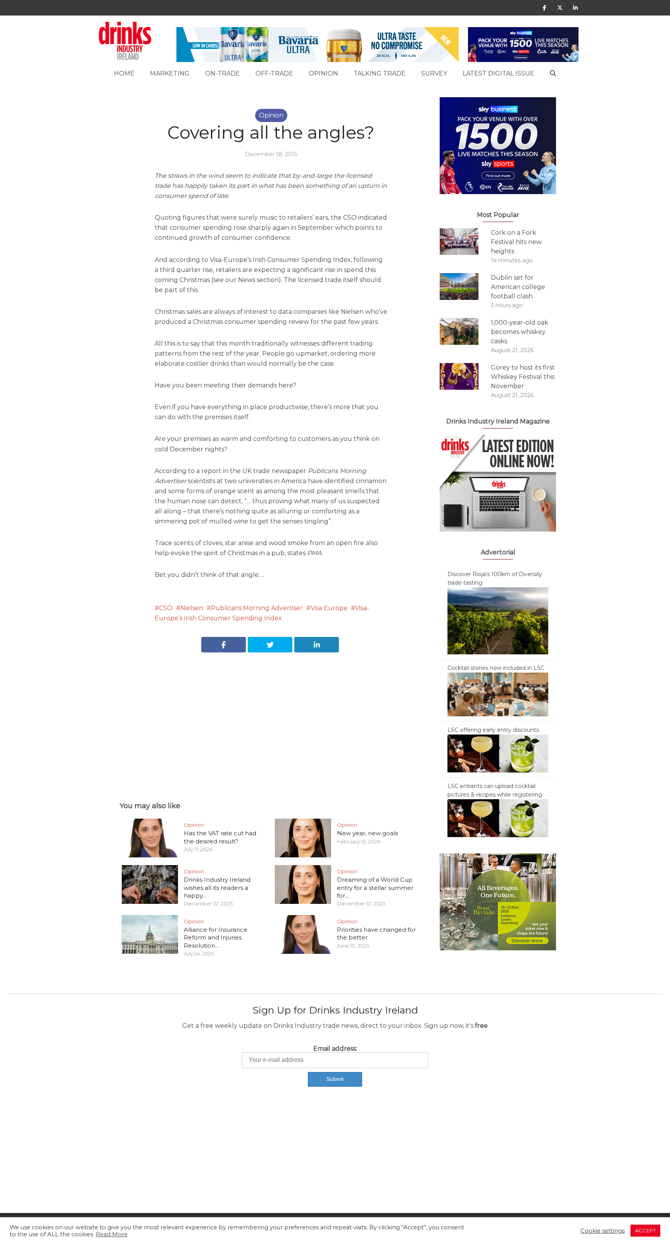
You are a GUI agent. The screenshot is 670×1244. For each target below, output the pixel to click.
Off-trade (274, 73)
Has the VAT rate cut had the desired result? (220, 837)
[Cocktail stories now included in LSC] (497, 693)
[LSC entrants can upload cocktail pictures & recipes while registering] (497, 817)
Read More (112, 1234)
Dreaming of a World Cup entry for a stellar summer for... (375, 887)
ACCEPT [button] (645, 1230)
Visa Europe (329, 608)
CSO (166, 608)
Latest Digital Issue (498, 73)
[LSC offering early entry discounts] (497, 753)
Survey (434, 73)
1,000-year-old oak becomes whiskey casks (519, 332)
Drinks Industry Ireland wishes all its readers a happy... (217, 887)
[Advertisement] (271, 718)
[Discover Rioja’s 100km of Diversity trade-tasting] (497, 620)
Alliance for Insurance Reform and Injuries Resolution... (215, 937)
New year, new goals (367, 833)
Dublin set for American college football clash (518, 287)
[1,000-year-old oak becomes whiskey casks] (465, 331)
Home (124, 73)
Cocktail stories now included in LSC (495, 667)
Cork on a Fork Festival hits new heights (516, 242)
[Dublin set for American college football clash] (465, 286)
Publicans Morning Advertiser (257, 608)
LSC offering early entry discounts (493, 729)
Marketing (170, 73)
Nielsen (191, 608)
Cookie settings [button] (602, 1230)
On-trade (222, 73)
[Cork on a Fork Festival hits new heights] (465, 241)
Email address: (335, 1048)
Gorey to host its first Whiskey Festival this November (523, 377)
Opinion (323, 73)
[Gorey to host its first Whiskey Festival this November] (465, 376)
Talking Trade (380, 73)
